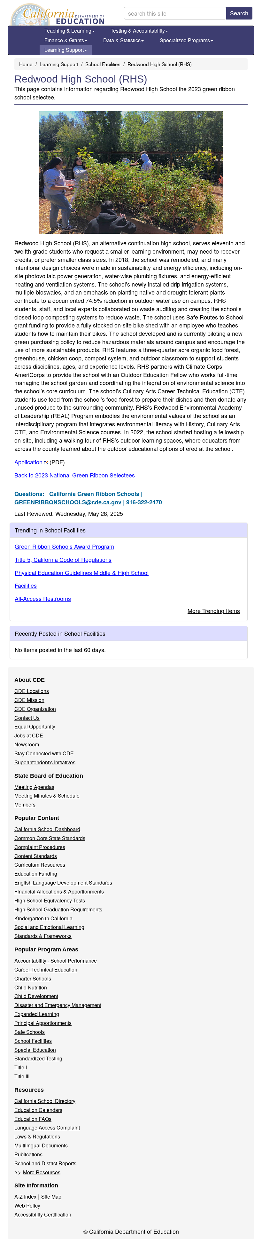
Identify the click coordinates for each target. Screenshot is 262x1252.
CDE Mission (29, 700)
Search (239, 13)
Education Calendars (38, 1110)
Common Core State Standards (49, 838)
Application (39, 462)
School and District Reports (45, 1163)
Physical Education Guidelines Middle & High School (82, 572)
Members (24, 804)
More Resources (41, 1172)
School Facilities (102, 63)
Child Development (36, 996)
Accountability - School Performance (55, 960)
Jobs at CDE (28, 735)
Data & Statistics (122, 40)
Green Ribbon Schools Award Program (64, 546)
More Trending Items (214, 610)
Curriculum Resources (39, 864)
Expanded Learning (36, 1014)
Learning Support (64, 49)
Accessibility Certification (42, 1214)
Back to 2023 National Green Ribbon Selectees (74, 475)
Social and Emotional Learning (49, 927)
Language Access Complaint (47, 1127)
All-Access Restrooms (43, 598)
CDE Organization (35, 709)
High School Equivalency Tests (49, 900)
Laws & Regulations (37, 1136)
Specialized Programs (185, 40)
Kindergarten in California (43, 918)
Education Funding (35, 873)
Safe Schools (29, 1031)
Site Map (51, 1196)
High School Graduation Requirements (58, 909)
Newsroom (26, 744)
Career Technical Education (45, 969)
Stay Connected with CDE (44, 753)
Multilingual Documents (41, 1145)
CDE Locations (31, 691)
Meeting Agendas (34, 787)
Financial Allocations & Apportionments (59, 891)
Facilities (26, 585)
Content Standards (35, 856)
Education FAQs (32, 1118)
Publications (28, 1154)
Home (26, 63)
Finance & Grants (64, 40)
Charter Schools (32, 978)
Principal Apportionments (43, 1023)
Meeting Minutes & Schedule (47, 795)
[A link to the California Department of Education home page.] (56, 14)
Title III (21, 1076)
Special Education (35, 1049)
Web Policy (27, 1205)
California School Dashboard (47, 829)
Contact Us (27, 717)
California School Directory (44, 1101)
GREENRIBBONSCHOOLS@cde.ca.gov (67, 502)
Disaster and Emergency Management (57, 1005)
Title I (20, 1067)
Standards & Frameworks (43, 936)
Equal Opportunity (34, 726)
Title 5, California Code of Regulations (63, 559)
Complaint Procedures (39, 847)
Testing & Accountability (138, 30)
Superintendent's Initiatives (44, 762)
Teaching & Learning (67, 30)
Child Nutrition (30, 987)
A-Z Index (25, 1196)
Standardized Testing (38, 1058)
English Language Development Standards (63, 882)
